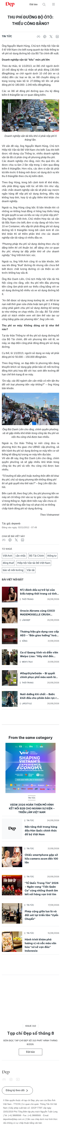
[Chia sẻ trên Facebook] (38, 36)
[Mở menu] (53, 4)
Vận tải (31, 570)
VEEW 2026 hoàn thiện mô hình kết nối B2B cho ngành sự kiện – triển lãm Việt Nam (32, 808)
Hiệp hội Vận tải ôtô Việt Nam (33, 563)
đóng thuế (8, 563)
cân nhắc (21, 555)
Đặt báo (34, 4)
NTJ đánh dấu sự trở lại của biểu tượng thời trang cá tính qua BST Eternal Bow (38, 593)
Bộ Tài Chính (36, 555)
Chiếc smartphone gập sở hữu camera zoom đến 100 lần (41, 858)
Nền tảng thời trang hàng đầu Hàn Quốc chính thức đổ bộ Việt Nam (41, 830)
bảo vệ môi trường (13, 570)
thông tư (52, 555)
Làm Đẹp (26, 620)
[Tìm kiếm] (44, 4)
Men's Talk (27, 662)
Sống (24, 641)
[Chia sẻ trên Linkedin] (57, 36)
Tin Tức (7, 36)
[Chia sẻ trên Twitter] (51, 36)
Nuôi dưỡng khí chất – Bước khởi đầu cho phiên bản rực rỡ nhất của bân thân (39, 698)
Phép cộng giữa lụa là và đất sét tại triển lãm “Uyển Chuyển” (41, 915)
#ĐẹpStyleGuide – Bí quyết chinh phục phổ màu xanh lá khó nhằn (38, 677)
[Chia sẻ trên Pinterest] (45, 36)
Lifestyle (27, 704)
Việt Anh (7, 555)
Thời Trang (27, 599)
